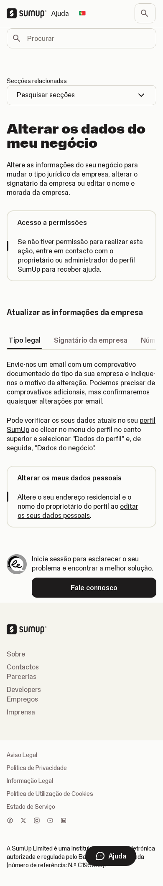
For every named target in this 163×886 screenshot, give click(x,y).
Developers (24, 689)
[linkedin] (63, 821)
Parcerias (21, 676)
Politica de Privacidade (37, 768)
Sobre (16, 654)
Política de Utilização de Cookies (50, 794)
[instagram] (36, 821)
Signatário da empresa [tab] (90, 340)
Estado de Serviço (31, 806)
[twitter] (23, 821)
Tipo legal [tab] (24, 340)
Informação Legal (30, 781)
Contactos (23, 667)
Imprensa (21, 712)
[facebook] (10, 821)
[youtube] (50, 821)
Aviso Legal (22, 755)
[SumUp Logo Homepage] (29, 13)
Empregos (22, 699)
